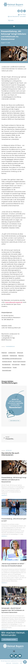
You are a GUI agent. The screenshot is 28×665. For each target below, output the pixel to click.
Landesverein (12, 352)
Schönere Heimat (7, 361)
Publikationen (13, 355)
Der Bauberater (6, 364)
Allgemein (4, 352)
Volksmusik (20, 352)
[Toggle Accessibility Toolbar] (25, 662)
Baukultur (21, 355)
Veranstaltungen (6, 370)
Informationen (16, 364)
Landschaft (5, 355)
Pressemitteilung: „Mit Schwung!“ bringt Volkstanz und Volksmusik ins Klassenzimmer (13, 480)
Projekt (15, 367)
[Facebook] (18, 11)
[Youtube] (21, 11)
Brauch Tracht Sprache (19, 361)
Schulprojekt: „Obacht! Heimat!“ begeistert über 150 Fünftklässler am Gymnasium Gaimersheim (12, 610)
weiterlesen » (4, 495)
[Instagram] (24, 11)
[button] (14, 26)
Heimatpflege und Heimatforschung (12, 358)
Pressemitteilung (6, 367)
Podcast (23, 364)
